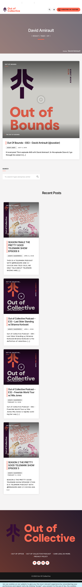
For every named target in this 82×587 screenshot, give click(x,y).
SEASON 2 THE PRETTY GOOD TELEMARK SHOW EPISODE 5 (21, 465)
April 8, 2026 (29, 256)
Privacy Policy (41, 556)
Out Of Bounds (10, 64)
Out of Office (17, 554)
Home (65, 51)
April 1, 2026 (29, 329)
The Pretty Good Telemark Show (12, 206)
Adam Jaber (11, 148)
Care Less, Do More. (43, 3)
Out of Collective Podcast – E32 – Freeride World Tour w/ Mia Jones (21, 392)
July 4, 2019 (22, 148)
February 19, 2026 (14, 402)
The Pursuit (28, 3)
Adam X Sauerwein (15, 256)
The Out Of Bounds (13, 135)
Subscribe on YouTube (68, 9)
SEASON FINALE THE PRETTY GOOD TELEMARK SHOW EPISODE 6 (33, 583)
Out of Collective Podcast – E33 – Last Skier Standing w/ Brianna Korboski (21, 321)
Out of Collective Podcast (12, 282)
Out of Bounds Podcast (11, 3)
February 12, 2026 (14, 475)
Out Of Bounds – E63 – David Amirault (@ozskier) (33, 142)
